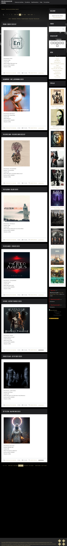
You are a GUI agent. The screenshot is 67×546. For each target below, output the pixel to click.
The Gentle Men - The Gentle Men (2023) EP (14, 134)
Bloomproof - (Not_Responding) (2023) (13, 79)
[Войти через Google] (63, 43)
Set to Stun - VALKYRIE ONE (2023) (11, 411)
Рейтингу (19, 18)
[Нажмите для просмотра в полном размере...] (17, 55)
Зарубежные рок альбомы (10, 128)
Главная (3, 9)
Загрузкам (31, 18)
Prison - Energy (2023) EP (9, 24)
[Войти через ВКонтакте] (54, 43)
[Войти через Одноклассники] (57, 45)
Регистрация (56, 17)
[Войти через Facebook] (57, 43)
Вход (60, 17)
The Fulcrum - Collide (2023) (10, 189)
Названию (14, 18)
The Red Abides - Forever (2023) (11, 246)
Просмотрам (36, 18)
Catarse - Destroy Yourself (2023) (12, 301)
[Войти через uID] (52, 43)
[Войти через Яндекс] (60, 43)
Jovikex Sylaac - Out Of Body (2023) (12, 356)
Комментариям (24, 18)
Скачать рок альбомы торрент (12, 9)
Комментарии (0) (33, 128)
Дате (10, 18)
